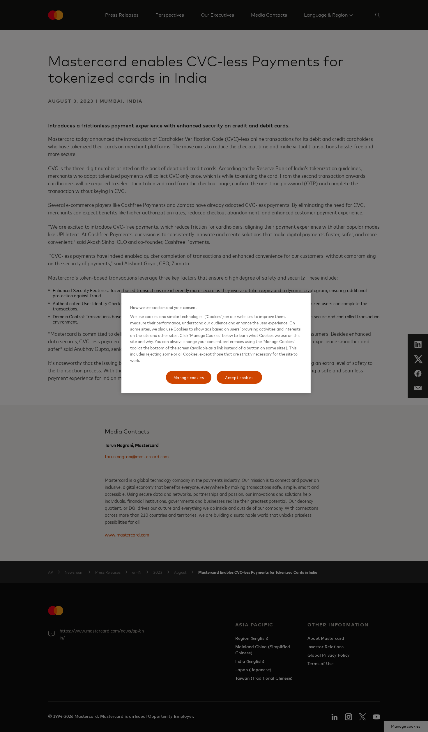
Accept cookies (239, 377)
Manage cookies (189, 377)
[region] (216, 343)
